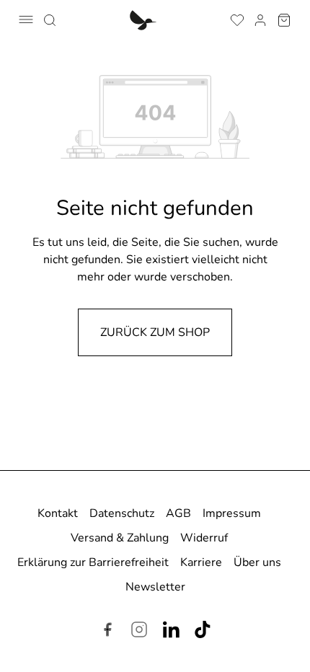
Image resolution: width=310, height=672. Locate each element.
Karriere (201, 562)
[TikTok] (202, 632)
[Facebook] (107, 632)
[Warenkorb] (284, 19)
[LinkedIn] (171, 632)
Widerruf (204, 538)
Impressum (232, 513)
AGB (178, 513)
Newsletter (155, 587)
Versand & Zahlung (120, 538)
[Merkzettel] (237, 19)
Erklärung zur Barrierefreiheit (93, 562)
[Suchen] (50, 19)
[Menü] (26, 19)
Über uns (257, 562)
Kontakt (57, 513)
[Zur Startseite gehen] (143, 19)
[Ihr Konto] (260, 19)
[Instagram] (139, 632)
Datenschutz (121, 513)
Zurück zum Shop (155, 332)
